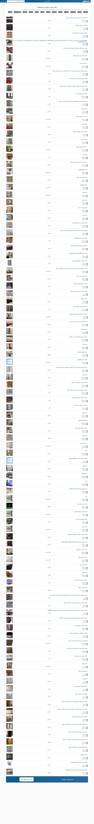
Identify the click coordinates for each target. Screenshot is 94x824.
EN (1, 1)
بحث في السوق (19, 1)
